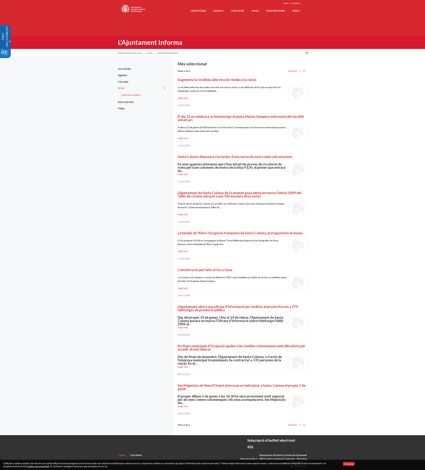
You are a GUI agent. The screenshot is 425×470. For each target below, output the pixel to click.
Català (286, 3)
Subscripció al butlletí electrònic (271, 440)
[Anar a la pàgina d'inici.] (133, 8)
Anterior (292, 71)
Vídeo (121, 108)
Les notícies (124, 68)
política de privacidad (38, 466)
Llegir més (183, 98)
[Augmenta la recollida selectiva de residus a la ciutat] (298, 92)
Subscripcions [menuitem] (275, 10)
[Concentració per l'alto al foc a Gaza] (298, 282)
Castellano (295, 3)
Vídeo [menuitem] (296, 10)
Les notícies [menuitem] (198, 10)
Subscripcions (126, 101)
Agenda (122, 75)
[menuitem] (141, 68)
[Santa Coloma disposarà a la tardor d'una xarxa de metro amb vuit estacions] (298, 169)
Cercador (123, 81)
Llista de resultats (131, 94)
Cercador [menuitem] (237, 10)
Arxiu (150, 52)
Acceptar (349, 463)
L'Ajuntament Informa (130, 52)
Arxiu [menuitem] (255, 10)
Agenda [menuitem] (218, 10)
